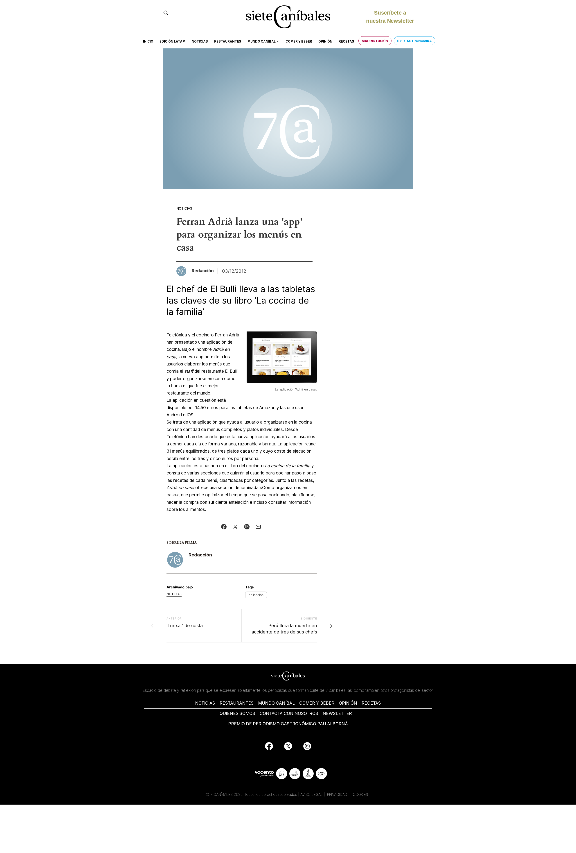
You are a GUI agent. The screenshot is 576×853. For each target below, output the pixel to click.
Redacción (200, 555)
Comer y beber (299, 41)
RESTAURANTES (237, 703)
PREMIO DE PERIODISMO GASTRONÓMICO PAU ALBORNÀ (288, 723)
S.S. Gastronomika (414, 41)
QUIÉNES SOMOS (237, 713)
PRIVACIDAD (337, 794)
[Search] (165, 12)
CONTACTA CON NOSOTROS (289, 713)
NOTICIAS (205, 703)
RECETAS (371, 703)
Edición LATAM (172, 41)
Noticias (200, 41)
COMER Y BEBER (316, 703)
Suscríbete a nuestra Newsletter (390, 17)
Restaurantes (227, 41)
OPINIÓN (348, 703)
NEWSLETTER (337, 713)
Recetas (346, 41)
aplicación (256, 595)
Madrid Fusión (375, 41)
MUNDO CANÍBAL (276, 703)
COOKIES (360, 794)
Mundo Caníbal (262, 41)
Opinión (325, 41)
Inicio (148, 41)
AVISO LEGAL (311, 794)
